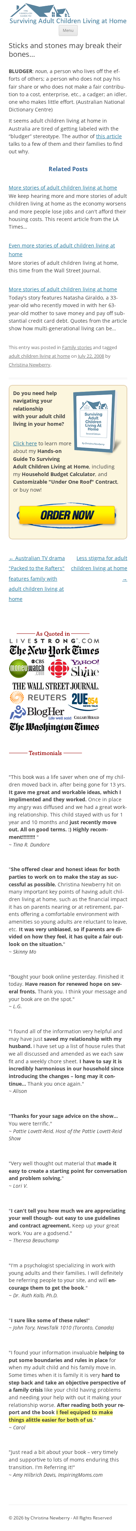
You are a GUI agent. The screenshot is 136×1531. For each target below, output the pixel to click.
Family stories (77, 347)
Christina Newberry (29, 364)
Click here (25, 443)
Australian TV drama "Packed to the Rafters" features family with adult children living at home (37, 578)
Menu (68, 30)
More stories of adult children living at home (63, 187)
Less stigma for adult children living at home (99, 568)
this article (109, 136)
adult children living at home (39, 356)
